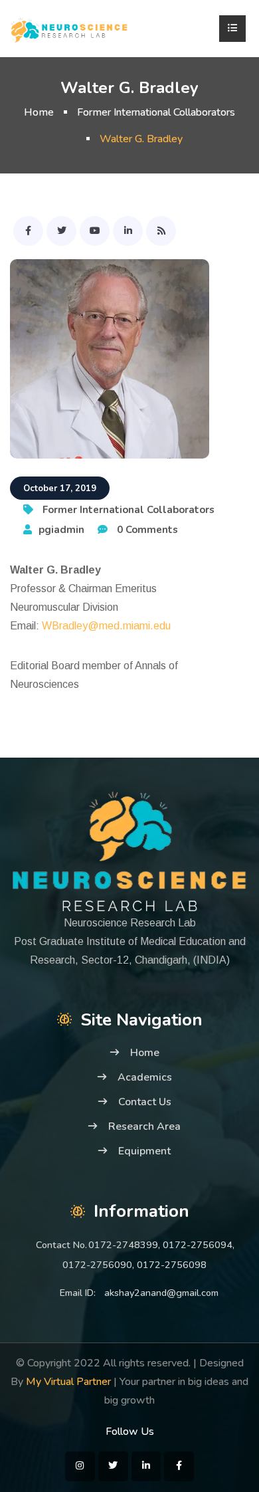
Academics (145, 1077)
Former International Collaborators (156, 112)
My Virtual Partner (68, 1381)
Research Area (144, 1126)
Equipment (144, 1151)
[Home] (70, 28)
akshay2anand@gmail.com (161, 1292)
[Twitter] (61, 231)
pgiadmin (61, 529)
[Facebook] (28, 231)
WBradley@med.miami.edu (106, 625)
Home (39, 112)
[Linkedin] (128, 231)
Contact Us (144, 1102)
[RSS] (161, 231)
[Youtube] (95, 231)
